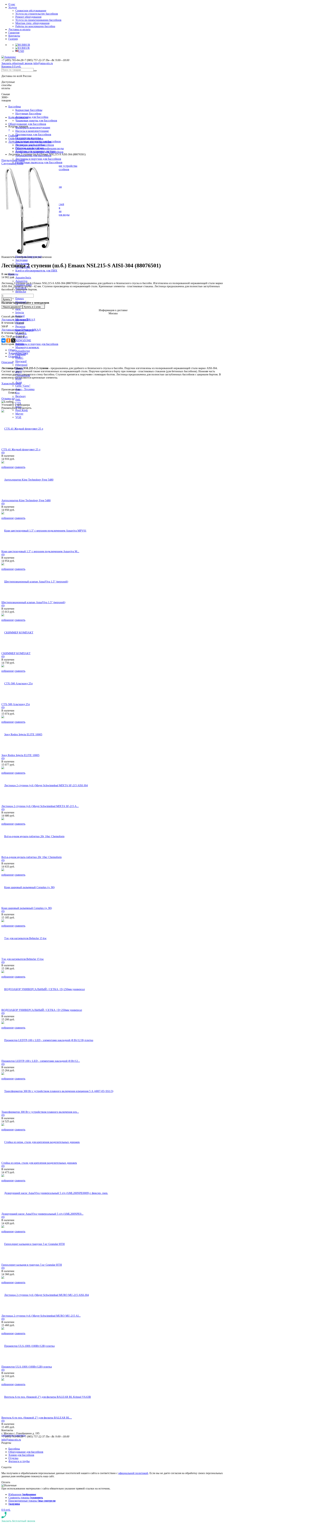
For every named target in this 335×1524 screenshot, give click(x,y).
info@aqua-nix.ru (43, 63)
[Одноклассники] (8, 340)
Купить (6, 299)
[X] (13, 340)
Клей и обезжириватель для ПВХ (36, 270)
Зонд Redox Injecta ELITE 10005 (20, 755)
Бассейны (14, 106)
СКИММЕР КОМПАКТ (16, 653)
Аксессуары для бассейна (31, 117)
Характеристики (18, 353)
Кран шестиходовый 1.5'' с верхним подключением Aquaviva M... (40, 551)
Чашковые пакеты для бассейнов (36, 120)
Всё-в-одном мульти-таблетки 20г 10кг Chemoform (31, 857)
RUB (27, 44)
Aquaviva (21, 281)
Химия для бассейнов (21, 1454)
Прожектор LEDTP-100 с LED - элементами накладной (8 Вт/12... (40, 1060)
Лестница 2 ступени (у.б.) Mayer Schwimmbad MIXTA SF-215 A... (40, 806)
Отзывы (14, 356)
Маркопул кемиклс (27, 347)
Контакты (14, 35)
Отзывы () (8, 398)
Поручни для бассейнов (29, 148)
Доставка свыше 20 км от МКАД (21, 329)
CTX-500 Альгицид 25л (15, 704)
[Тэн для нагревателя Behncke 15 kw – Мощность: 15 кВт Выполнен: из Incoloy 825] (24, 938)
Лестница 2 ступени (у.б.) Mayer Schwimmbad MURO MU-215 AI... (41, 1315)
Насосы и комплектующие (32, 131)
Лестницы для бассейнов (30, 144)
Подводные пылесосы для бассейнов (38, 162)
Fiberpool (21, 364)
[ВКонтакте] (3, 340)
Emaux (19, 298)
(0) (3, 452)
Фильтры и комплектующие (32, 127)
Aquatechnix (23, 277)
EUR (27, 47)
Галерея (13, 38)
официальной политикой (133, 1473)
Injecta (19, 312)
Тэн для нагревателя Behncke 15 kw (22, 959)
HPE (18, 309)
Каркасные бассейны (28, 110)
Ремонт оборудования (28, 16)
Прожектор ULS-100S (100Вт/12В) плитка (26, 1366)
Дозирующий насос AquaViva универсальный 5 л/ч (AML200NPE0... (42, 1213)
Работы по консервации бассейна (35, 26)
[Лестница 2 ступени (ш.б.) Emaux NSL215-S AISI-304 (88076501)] (30, 253)
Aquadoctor (22, 351)
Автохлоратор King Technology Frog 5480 (26, 500)
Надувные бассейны (28, 113)
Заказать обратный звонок (17, 63)
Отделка (13, 1458)
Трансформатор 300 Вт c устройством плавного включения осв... (40, 1111)
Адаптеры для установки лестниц (35, 151)
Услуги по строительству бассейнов (36, 13)
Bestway (20, 396)
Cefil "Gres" (22, 385)
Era (17, 392)
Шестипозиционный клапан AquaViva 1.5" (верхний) (33, 602)
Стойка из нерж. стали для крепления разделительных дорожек (39, 1162)
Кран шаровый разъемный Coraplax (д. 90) (26, 908)
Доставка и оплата (19, 29)
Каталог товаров (18, 117)
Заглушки (21, 260)
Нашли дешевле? (12, 307)
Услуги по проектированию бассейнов (38, 19)
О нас (11, 4)
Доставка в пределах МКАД (18, 319)
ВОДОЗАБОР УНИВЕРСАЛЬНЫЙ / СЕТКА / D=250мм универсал (41, 1009)
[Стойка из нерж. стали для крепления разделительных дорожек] (40, 1142)
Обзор (12, 349)
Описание (7, 362)
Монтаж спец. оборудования (32, 23)
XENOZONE (23, 340)
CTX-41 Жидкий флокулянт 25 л (20, 449)
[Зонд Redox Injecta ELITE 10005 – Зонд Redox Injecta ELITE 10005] (21, 734)
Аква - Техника (25, 389)
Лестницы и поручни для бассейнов (38, 159)
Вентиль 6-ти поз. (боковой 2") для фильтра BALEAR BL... (36, 1417)
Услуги (12, 7)
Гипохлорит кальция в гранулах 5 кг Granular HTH (31, 1264)
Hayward (21, 361)
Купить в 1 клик (32, 307)
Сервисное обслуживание (30, 10)
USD (21, 51)
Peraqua (20, 326)
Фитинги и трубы (19, 1461)
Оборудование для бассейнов (27, 124)
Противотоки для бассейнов (33, 134)
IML (18, 399)
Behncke (20, 291)
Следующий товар (12, 163)
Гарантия (13, 32)
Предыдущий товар (13, 160)
